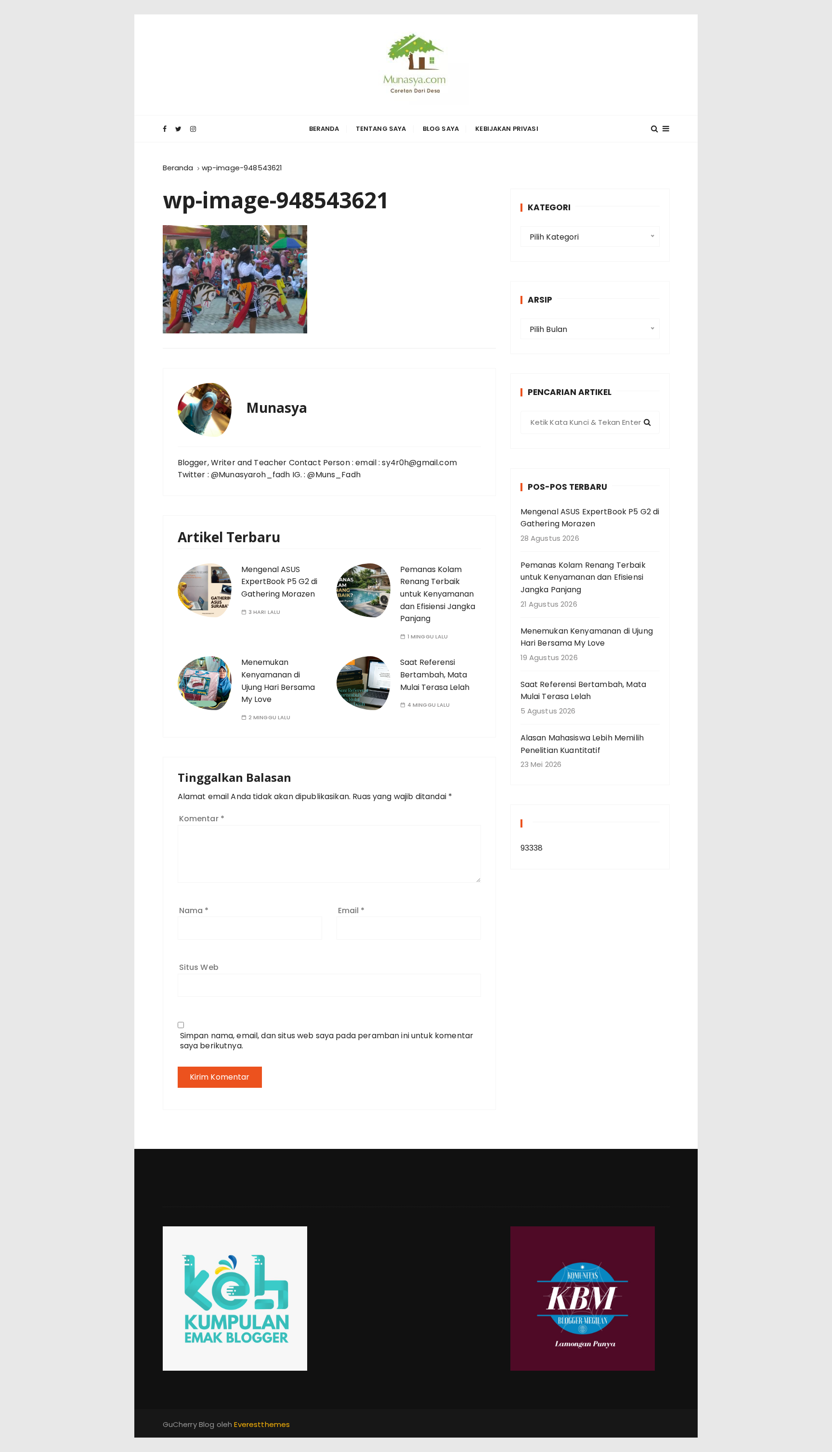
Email (351, 910)
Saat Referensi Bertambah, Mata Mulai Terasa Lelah (434, 674)
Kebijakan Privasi (506, 128)
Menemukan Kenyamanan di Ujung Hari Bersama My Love (586, 637)
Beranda (324, 128)
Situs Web (199, 967)
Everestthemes (262, 1424)
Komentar (202, 818)
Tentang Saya (381, 128)
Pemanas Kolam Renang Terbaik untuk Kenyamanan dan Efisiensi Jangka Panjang (437, 594)
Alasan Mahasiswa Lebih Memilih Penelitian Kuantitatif (582, 744)
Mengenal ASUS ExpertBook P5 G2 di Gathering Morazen (279, 581)
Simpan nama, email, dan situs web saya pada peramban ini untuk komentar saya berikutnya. (327, 1041)
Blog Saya (441, 128)
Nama (194, 910)
